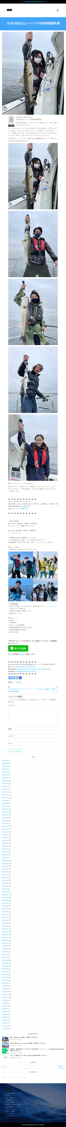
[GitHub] (19, 1077)
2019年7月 (5, 971)
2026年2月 (5, 763)
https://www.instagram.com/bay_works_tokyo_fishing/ (33, 669)
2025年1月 (5, 789)
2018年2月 (5, 1020)
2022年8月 (5, 872)
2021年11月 (5, 897)
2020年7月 (5, 943)
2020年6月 (5, 946)
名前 (10, 729)
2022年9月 (5, 869)
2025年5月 (5, 777)
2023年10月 (5, 832)
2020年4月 (5, 951)
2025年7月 (5, 772)
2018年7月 (5, 1006)
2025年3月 (5, 783)
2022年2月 (5, 889)
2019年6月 (5, 974)
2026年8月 (5, 760)
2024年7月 (5, 806)
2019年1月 (5, 989)
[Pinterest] (14, 1077)
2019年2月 (5, 986)
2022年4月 (5, 883)
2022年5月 (5, 880)
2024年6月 (5, 809)
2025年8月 (5, 769)
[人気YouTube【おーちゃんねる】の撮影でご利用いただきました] (5, 1045)
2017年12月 (5, 1026)
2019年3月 (5, 983)
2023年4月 (5, 849)
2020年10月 (5, 934)
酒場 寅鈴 (24, 508)
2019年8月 (5, 969)
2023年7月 (5, 840)
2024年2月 (5, 820)
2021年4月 (5, 917)
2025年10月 (5, 766)
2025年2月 (5, 786)
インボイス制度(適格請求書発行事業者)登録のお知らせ (33, 1)
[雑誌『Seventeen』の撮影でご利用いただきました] (5, 1039)
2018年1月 (5, 1023)
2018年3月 (5, 1017)
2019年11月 (5, 960)
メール (50, 606)
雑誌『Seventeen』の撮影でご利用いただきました (24, 1037)
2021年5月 (5, 914)
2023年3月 (5, 852)
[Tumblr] (24, 1077)
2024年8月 (5, 803)
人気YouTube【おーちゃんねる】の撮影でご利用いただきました (28, 1043)
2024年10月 (5, 797)
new (14, 682)
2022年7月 (5, 874)
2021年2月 (5, 923)
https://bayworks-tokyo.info (26, 667)
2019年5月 (5, 977)
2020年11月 (5, 932)
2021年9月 (5, 903)
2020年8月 (5, 940)
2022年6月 (5, 877)
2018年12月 (5, 991)
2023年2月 (5, 854)
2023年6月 (5, 843)
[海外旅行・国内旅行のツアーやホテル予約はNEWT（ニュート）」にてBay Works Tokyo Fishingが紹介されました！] (5, 1051)
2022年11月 (5, 863)
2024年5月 (5, 812)
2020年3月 (5, 954)
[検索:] (33, 1066)
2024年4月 (5, 815)
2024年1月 (5, 823)
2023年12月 (5, 826)
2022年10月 (5, 866)
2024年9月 (5, 800)
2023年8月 (5, 837)
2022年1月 (5, 892)
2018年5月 (5, 1011)
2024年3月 (5, 817)
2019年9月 (5, 966)
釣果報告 (18, 682)
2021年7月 (5, 909)
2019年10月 (5, 963)
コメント (11, 705)
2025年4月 (5, 780)
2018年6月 (5, 1009)
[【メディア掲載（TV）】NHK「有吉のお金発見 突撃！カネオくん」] (5, 1057)
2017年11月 (5, 1028)
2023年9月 (5, 835)
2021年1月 (5, 926)
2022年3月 (5, 886)
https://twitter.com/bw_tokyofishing (25, 671)
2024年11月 (5, 795)
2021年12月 (5, 894)
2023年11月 (5, 829)
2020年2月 (5, 957)
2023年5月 (5, 846)
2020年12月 (5, 929)
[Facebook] (9, 1077)
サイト (10, 743)
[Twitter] (4, 1077)
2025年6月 (5, 775)
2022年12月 (5, 860)
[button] (57, 10)
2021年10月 (5, 900)
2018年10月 (5, 997)
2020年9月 (5, 937)
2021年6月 (5, 912)
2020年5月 (5, 949)
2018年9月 (5, 1000)
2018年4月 (5, 1014)
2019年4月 (5, 980)
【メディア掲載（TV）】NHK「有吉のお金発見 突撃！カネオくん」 (29, 1055)
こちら (19, 613)
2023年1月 (5, 857)
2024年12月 (5, 792)
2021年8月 (5, 906)
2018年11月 (5, 994)
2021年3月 (5, 920)
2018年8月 (5, 1003)
